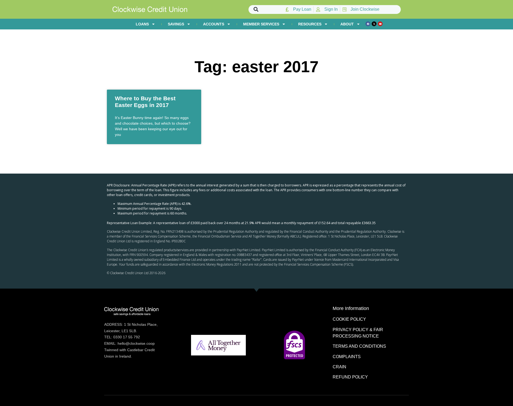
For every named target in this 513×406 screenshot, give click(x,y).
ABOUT (347, 24)
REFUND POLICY (350, 377)
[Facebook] (368, 23)
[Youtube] (380, 23)
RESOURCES (309, 24)
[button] (256, 9)
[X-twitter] (374, 23)
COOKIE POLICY (349, 319)
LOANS (142, 24)
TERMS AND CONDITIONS (359, 346)
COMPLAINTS (347, 356)
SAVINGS (176, 24)
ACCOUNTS (213, 24)
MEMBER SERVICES (261, 24)
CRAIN (339, 367)
